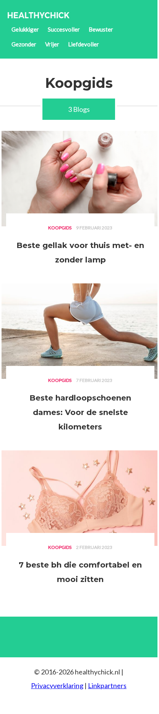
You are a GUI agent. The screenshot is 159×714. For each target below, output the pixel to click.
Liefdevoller (83, 44)
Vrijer (52, 44)
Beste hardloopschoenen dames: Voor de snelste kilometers (80, 412)
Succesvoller (64, 29)
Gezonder (23, 44)
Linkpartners (107, 685)
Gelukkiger (25, 29)
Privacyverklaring (57, 685)
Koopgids (59, 228)
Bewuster (101, 29)
